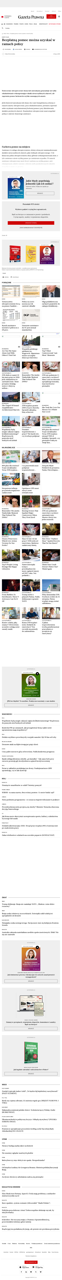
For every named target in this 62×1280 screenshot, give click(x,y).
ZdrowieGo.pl (38, 1252)
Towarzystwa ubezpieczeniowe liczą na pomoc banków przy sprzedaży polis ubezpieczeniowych (11, 304)
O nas (9, 1243)
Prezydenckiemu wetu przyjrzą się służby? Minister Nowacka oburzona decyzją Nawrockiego (30, 808)
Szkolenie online (31, 699)
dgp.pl (32, 11)
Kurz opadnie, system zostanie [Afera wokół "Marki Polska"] (26, 1203)
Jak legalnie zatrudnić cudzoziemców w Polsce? (31, 1070)
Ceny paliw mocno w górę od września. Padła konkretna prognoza (28, 752)
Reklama (14, 1243)
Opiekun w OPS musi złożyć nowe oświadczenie (30, 490)
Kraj (3, 718)
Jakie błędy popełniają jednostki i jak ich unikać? (40, 182)
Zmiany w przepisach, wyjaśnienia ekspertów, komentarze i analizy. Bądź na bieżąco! (31, 1023)
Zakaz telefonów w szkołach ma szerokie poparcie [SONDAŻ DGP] (28, 835)
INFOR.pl (16, 1252)
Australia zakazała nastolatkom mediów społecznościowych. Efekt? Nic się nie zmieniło (30, 933)
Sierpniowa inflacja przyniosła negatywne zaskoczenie (11, 490)
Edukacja (4, 782)
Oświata (4, 797)
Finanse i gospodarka (7, 756)
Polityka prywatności (37, 1243)
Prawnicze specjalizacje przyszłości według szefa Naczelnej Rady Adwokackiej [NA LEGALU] (28, 1130)
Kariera (28, 1243)
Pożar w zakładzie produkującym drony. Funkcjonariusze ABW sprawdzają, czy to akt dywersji (27, 769)
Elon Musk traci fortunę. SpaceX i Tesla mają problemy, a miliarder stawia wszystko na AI (29, 1195)
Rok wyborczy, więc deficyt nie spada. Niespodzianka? (23, 1160)
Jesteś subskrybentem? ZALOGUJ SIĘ (31, 227)
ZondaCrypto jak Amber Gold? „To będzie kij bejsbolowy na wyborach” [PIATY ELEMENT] (30, 1092)
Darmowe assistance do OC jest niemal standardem (30, 328)
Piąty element (5, 1088)
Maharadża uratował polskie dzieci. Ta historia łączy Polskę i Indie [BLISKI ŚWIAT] (28, 1111)
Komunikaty (21, 1243)
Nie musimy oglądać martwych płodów (17, 1153)
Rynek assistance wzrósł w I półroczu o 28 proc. (10, 328)
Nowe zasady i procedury (31, 1067)
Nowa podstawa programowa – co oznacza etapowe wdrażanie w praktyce (30, 800)
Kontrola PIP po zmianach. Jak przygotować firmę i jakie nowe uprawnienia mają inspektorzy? (27, 729)
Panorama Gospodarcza (31, 1256)
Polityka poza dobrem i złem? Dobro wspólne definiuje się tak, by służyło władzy (28, 1211)
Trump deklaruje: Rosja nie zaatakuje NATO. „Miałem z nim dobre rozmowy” (28, 905)
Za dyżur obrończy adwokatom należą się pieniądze (22, 1177)
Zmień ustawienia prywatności (52, 1243)
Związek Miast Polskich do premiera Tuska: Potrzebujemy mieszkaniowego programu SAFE (50, 468)
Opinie (3, 1143)
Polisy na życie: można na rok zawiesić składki (28, 304)
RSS (31, 1247)
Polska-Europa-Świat (7, 1116)
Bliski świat (5, 1107)
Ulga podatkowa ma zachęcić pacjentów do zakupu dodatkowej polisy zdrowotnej (51, 304)
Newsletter (44, 1252)
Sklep (59, 11)
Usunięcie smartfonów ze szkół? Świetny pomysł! (22, 785)
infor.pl (54, 11)
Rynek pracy (5, 823)
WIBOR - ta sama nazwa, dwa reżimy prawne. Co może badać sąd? (28, 792)
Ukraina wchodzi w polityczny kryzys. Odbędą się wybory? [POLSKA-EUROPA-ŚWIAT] (29, 1120)
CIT (2, 813)
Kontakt (4, 1243)
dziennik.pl (39, 11)
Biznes (3, 299)
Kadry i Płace (6, 33)
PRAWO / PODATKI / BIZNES (31, 1020)
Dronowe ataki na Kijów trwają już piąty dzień (20, 744)
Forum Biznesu (55, 1252)
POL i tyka (4, 1097)
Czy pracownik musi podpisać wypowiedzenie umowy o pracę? (30, 468)
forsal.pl (47, 11)
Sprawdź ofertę (31, 223)
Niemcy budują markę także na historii (17, 1146)
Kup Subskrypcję (51, 16)
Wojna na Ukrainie (7, 741)
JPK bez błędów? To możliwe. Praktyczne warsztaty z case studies (31, 701)
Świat (3, 901)
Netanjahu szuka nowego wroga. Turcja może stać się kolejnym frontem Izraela (30, 924)
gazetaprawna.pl (30, 1252)
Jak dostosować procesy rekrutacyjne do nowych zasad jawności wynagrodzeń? (31, 976)
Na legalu (4, 1126)
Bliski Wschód (5, 920)
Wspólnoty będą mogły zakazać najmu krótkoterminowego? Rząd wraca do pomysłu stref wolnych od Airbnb (30, 722)
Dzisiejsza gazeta (7, 16)
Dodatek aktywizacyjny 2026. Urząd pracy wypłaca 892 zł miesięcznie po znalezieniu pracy (30, 827)
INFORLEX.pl (22, 1252)
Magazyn (4, 929)
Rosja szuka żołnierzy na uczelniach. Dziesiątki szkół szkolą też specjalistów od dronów (27, 914)
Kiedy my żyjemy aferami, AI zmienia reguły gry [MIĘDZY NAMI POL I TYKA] (30, 1102)
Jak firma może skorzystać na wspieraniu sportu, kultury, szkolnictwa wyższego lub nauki (30, 817)
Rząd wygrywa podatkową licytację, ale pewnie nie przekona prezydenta (30, 1229)
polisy (4, 273)
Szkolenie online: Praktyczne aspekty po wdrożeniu (37, 187)
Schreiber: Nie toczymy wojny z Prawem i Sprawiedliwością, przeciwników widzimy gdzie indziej (26, 1221)
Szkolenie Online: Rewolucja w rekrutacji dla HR (31, 972)
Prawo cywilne (6, 789)
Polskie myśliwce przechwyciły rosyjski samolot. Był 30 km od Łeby (29, 737)
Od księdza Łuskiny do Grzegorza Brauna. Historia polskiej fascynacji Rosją (30, 1168)
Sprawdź (40, 193)
